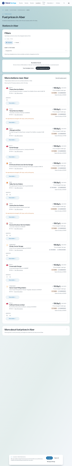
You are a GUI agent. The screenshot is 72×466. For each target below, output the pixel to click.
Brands (32, 3)
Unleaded (9, 42)
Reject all (56, 458)
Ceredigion (21, 10)
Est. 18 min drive (18, 93)
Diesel (17, 42)
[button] (54, 93)
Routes (21, 3)
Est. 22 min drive (19, 114)
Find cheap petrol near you (43, 68)
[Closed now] (58, 92)
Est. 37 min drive (18, 291)
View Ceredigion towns (28, 68)
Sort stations (10, 47)
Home (6, 10)
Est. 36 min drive (19, 270)
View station (12, 103)
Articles (58, 3)
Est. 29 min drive (18, 228)
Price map (44, 3)
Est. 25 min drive (19, 168)
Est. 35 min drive (19, 250)
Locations (38, 3)
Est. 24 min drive (19, 135)
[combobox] (36, 50)
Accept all (49, 458)
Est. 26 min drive (19, 188)
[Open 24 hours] (57, 249)
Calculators (50, 3)
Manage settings (51, 461)
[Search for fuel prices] (64, 3)
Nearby (26, 3)
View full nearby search (60, 78)
